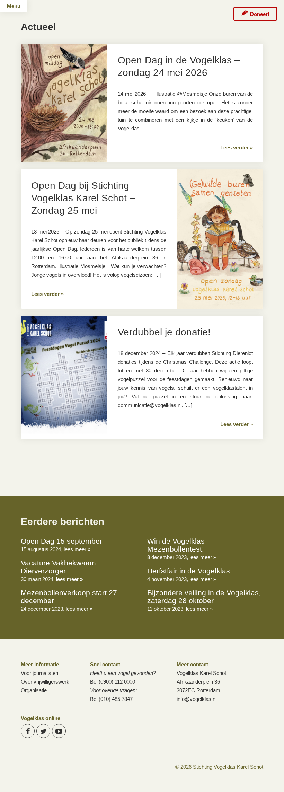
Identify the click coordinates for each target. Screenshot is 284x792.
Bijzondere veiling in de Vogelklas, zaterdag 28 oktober (204, 597)
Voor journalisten (39, 673)
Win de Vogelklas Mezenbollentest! (176, 545)
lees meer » (77, 549)
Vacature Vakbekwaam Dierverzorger (58, 567)
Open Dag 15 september (61, 541)
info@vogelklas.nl (196, 699)
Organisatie (34, 690)
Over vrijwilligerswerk (45, 682)
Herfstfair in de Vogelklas (188, 571)
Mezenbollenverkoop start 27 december (69, 597)
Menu (13, 6)
